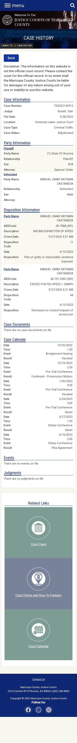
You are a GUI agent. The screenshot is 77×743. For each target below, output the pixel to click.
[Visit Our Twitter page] (49, 710)
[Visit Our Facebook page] (28, 710)
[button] (7, 20)
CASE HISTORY (38, 38)
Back (11, 58)
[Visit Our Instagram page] (38, 710)
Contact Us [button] (38, 679)
